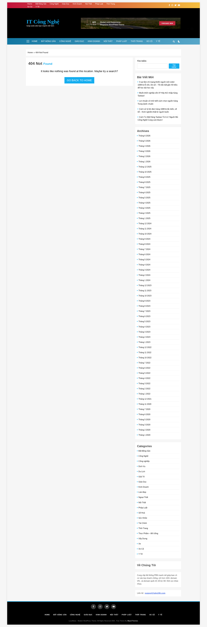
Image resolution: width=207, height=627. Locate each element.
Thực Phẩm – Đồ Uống (148, 533)
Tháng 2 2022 (144, 389)
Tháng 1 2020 (144, 435)
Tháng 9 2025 (144, 177)
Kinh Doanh (77, 4)
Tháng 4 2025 (144, 203)
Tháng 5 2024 (144, 259)
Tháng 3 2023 (144, 332)
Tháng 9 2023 (144, 301)
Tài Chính (142, 523)
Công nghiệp (144, 461)
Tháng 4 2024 (144, 265)
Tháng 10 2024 (144, 234)
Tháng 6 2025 (144, 192)
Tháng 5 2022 (144, 373)
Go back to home (79, 80)
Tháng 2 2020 (144, 430)
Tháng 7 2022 (144, 363)
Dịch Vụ (141, 466)
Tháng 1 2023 (144, 342)
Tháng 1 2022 (144, 394)
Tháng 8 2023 (144, 306)
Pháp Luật (99, 4)
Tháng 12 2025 (144, 167)
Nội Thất (88, 4)
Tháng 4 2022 (144, 378)
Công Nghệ (54, 4)
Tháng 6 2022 (144, 368)
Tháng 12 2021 (144, 399)
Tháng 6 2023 (144, 316)
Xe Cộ (29, 7)
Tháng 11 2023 (144, 290)
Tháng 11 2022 (144, 352)
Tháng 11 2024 (144, 229)
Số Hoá (141, 513)
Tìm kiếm (141, 61)
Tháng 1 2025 (144, 218)
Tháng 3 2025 (144, 208)
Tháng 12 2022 (144, 347)
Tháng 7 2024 (144, 249)
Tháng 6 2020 (144, 414)
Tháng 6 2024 (144, 254)
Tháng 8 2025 (144, 182)
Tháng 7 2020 (144, 409)
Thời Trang (110, 4)
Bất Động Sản (40, 4)
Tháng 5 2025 (144, 198)
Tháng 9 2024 (144, 239)
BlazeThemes (132, 621)
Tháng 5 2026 (144, 141)
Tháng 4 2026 (144, 146)
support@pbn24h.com (155, 593)
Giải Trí (141, 477)
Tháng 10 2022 (144, 357)
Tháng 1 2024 (144, 280)
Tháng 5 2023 (144, 321)
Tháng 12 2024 (144, 223)
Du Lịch (141, 471)
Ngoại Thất (143, 497)
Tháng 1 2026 (144, 161)
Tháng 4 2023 (144, 327)
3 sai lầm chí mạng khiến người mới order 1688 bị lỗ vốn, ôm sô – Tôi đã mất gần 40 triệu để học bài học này (157, 85)
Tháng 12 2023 (144, 285)
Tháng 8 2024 (144, 244)
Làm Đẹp (142, 492)
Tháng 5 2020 (144, 419)
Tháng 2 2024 (144, 275)
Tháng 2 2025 (144, 213)
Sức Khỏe (142, 518)
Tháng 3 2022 (144, 383)
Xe (139, 544)
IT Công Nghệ (42, 22)
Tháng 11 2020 (144, 404)
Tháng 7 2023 (144, 311)
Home (29, 4)
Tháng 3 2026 (144, 151)
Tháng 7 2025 (144, 187)
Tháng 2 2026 (144, 156)
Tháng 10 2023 (144, 296)
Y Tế (37, 7)
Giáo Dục (65, 4)
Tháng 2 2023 (144, 337)
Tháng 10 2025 (144, 172)
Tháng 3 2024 (144, 270)
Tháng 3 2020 (144, 425)
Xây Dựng (142, 538)
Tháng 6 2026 (144, 136)
